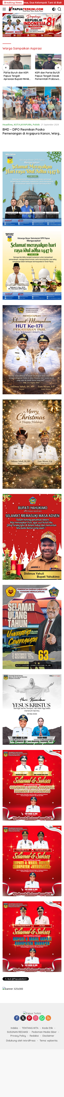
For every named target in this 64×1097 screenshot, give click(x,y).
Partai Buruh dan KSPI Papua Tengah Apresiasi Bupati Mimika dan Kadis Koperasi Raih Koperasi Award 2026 (16, 76)
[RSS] (48, 1018)
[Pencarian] (59, 9)
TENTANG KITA (30, 1028)
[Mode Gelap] (54, 9)
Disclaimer (48, 1035)
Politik (36, 124)
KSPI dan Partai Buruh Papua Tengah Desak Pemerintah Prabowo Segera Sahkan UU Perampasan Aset (46, 76)
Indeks (14, 1028)
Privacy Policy (18, 1035)
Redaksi (34, 1035)
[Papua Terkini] (25, 9)
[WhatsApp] (42, 1018)
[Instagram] (35, 1018)
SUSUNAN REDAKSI (17, 1032)
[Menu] (5, 9)
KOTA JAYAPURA (23, 124)
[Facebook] (16, 1018)
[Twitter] (23, 1018)
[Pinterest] (29, 1018)
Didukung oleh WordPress (20, 1040)
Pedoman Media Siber (44, 1032)
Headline (8, 124)
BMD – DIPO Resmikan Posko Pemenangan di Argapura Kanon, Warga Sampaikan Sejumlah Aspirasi (32, 133)
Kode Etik (47, 1028)
